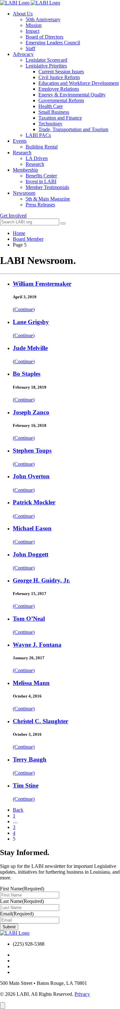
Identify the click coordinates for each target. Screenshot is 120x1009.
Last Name (22, 901)
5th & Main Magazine (48, 199)
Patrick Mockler (34, 502)
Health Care (50, 106)
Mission (34, 25)
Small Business (53, 112)
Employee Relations (58, 89)
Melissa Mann (31, 683)
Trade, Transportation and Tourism (73, 129)
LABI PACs (38, 135)
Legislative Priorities (46, 65)
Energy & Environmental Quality (72, 94)
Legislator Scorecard (46, 60)
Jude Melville (30, 348)
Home (19, 233)
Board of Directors (44, 37)
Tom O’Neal (29, 618)
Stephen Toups (32, 450)
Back (18, 810)
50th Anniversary (43, 19)
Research (22, 152)
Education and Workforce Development (78, 83)
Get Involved (13, 215)
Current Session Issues (61, 71)
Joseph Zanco (31, 412)
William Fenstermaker (42, 283)
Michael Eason (32, 528)
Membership (25, 170)
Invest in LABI (41, 181)
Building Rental (42, 146)
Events (20, 141)
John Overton (31, 476)
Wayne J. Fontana (37, 644)
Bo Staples (26, 373)
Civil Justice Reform (59, 77)
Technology (50, 123)
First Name (22, 888)
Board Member (28, 239)
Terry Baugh (29, 759)
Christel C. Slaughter (40, 721)
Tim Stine (25, 785)
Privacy (82, 994)
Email (17, 913)
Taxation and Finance (60, 118)
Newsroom (24, 193)
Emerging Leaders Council (53, 42)
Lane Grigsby (31, 322)
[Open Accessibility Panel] (2, 1005)
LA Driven (37, 158)
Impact (32, 31)
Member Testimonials (47, 187)
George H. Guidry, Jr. (41, 580)
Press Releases (40, 204)
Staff (30, 48)
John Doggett (30, 554)
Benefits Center (41, 175)
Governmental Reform (61, 100)
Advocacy (23, 54)
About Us (23, 13)
